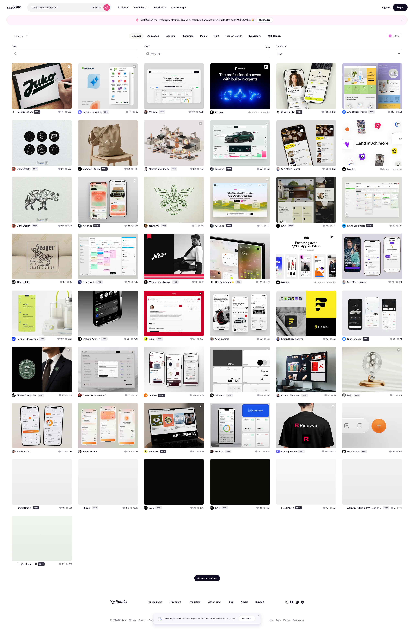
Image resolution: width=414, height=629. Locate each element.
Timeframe (281, 46)
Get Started (264, 20)
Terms (132, 620)
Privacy (142, 620)
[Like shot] (66, 102)
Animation (153, 35)
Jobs (271, 620)
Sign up (386, 7)
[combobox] (59, 7)
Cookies (153, 620)
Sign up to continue (207, 578)
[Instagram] (297, 601)
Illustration (188, 35)
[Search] (107, 7)
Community (177, 7)
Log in (400, 7)
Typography (255, 35)
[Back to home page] (13, 7)
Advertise (265, 112)
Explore (122, 7)
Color (146, 46)
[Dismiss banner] (258, 615)
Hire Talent (139, 7)
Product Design (234, 35)
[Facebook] (291, 601)
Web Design (274, 35)
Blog (230, 601)
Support (259, 601)
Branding (170, 35)
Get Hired (158, 7)
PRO (37, 112)
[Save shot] (59, 102)
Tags (14, 46)
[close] (402, 20)
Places (286, 620)
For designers (154, 601)
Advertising (214, 601)
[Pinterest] (302, 601)
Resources (298, 620)
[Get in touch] (53, 102)
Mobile (203, 35)
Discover (136, 35)
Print (216, 35)
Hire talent (175, 601)
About (244, 601)
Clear (268, 47)
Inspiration (195, 601)
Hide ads (252, 112)
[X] (286, 601)
